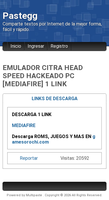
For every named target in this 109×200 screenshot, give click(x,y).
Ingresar (36, 46)
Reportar (29, 158)
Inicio (15, 46)
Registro (59, 46)
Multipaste (34, 195)
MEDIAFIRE (23, 125)
